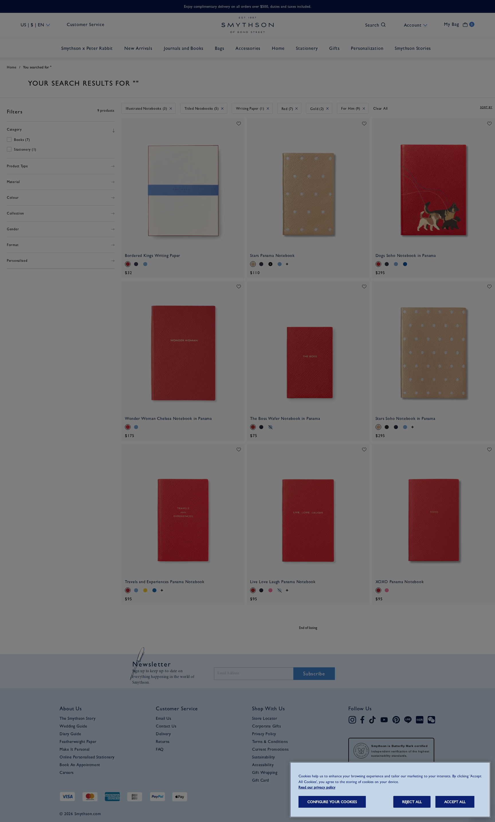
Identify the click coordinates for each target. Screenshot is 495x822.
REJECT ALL (412, 802)
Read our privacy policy (316, 787)
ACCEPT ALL (454, 802)
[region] (390, 789)
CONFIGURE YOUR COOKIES (332, 802)
